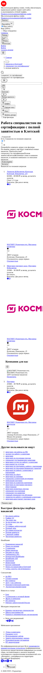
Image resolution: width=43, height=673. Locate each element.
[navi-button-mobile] (3, 53)
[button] (3, 46)
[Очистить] (4, 80)
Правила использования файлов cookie (16, 18)
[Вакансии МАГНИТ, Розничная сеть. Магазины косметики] (24, 215)
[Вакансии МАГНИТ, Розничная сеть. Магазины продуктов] (24, 407)
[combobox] (11, 75)
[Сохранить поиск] (3, 86)
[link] (5, 40)
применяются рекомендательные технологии (20, 647)
